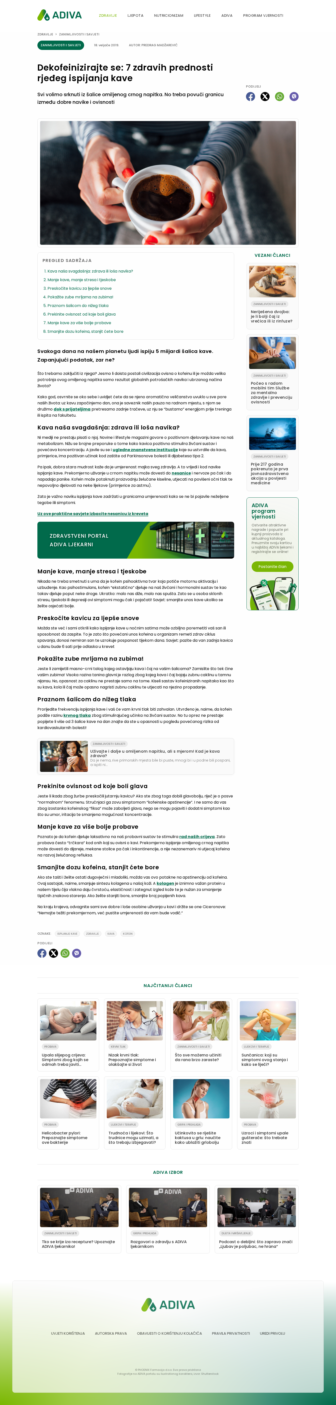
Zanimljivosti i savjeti (79, 34)
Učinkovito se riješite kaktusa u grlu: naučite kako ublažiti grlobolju (197, 1134)
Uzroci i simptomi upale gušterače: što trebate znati (265, 1134)
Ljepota (135, 15)
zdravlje (92, 934)
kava (110, 934)
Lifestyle (202, 15)
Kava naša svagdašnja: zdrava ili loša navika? (90, 271)
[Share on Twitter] (265, 96)
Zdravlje (108, 15)
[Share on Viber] (294, 96)
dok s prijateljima (72, 409)
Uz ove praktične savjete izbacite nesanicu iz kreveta (92, 514)
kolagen (165, 883)
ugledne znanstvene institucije (145, 450)
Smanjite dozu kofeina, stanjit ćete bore (85, 331)
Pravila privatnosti (231, 1333)
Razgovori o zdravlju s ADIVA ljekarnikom (159, 1240)
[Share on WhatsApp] (279, 96)
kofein (128, 934)
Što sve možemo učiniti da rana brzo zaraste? (198, 1054)
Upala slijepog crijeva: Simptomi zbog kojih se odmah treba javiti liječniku (65, 1057)
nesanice (181, 473)
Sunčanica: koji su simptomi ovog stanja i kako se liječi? (265, 1056)
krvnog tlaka (77, 715)
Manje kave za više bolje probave (79, 323)
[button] (297, 16)
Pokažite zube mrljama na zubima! (80, 297)
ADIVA (226, 15)
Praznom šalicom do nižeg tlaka (77, 305)
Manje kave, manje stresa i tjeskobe (81, 280)
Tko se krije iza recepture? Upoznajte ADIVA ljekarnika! (78, 1240)
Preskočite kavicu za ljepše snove (79, 288)
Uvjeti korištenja (68, 1333)
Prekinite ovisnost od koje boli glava (81, 314)
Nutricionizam (168, 15)
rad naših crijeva (197, 837)
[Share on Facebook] (250, 96)
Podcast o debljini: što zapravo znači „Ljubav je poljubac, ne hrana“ (255, 1240)
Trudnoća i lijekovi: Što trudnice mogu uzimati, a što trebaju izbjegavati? (133, 1134)
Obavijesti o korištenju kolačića (169, 1333)
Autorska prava (111, 1333)
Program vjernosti (263, 15)
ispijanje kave (67, 934)
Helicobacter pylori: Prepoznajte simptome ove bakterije (64, 1134)
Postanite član (273, 566)
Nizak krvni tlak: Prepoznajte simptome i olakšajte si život (132, 1056)
